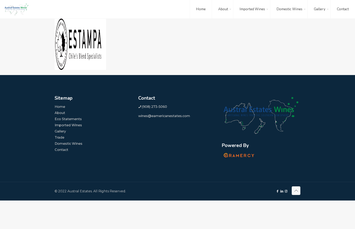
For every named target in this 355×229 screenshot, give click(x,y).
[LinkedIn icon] (281, 191)
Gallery (60, 131)
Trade (59, 137)
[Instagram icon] (286, 191)
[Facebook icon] (277, 191)
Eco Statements (68, 119)
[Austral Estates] (16, 9)
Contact (61, 150)
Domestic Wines (68, 144)
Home (60, 107)
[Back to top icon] (296, 190)
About (60, 113)
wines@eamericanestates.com (164, 116)
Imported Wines (68, 125)
